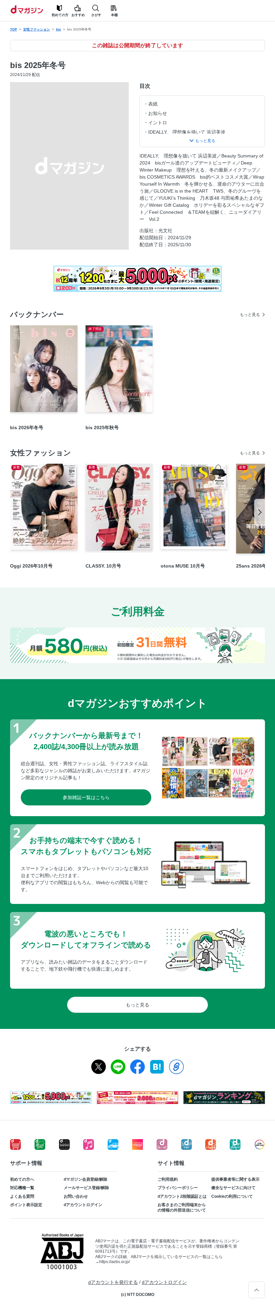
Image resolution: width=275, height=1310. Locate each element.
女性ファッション (36, 29)
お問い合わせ (76, 1196)
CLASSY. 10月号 (103, 566)
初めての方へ (22, 1179)
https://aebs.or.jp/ (114, 1261)
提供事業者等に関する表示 (235, 1179)
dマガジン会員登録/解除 (85, 1179)
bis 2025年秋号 (102, 427)
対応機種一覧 (22, 1187)
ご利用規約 (168, 1179)
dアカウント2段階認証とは (182, 1196)
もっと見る (250, 314)
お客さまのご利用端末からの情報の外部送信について (182, 1207)
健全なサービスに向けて (233, 1187)
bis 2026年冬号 (26, 427)
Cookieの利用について (232, 1196)
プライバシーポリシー (178, 1187)
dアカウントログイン (83, 1204)
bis (58, 29)
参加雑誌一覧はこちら (86, 797)
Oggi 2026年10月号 (31, 566)
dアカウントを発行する (113, 1282)
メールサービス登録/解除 (86, 1187)
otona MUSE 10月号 (183, 566)
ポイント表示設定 (26, 1204)
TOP (13, 29)
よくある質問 (22, 1196)
